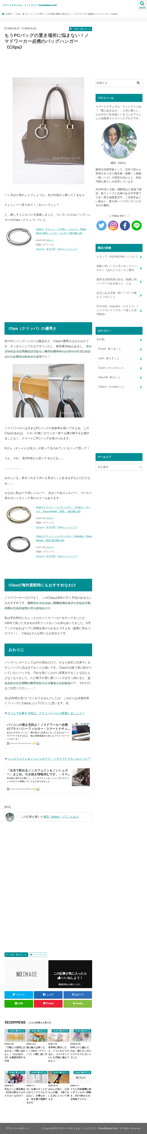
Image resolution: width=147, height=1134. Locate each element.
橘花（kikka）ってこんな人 (61, 816)
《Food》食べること (108, 348)
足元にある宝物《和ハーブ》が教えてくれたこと (116, 294)
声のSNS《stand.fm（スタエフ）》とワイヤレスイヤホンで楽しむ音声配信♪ (117, 310)
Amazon (40, 249)
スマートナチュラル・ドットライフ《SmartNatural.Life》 (30, 5)
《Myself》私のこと (108, 377)
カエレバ (50, 240)
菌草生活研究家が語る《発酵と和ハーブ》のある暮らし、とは (116, 281)
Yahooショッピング (67, 249)
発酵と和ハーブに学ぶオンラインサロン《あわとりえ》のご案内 (116, 268)
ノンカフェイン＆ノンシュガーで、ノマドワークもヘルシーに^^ (49, 758)
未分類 (100, 339)
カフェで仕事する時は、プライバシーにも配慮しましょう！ (46, 713)
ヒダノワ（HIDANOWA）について (117, 256)
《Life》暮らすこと (17, 954)
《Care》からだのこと (110, 367)
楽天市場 (50, 249)
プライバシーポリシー (17, 1128)
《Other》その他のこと (110, 386)
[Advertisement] (69, 63)
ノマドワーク (39, 954)
